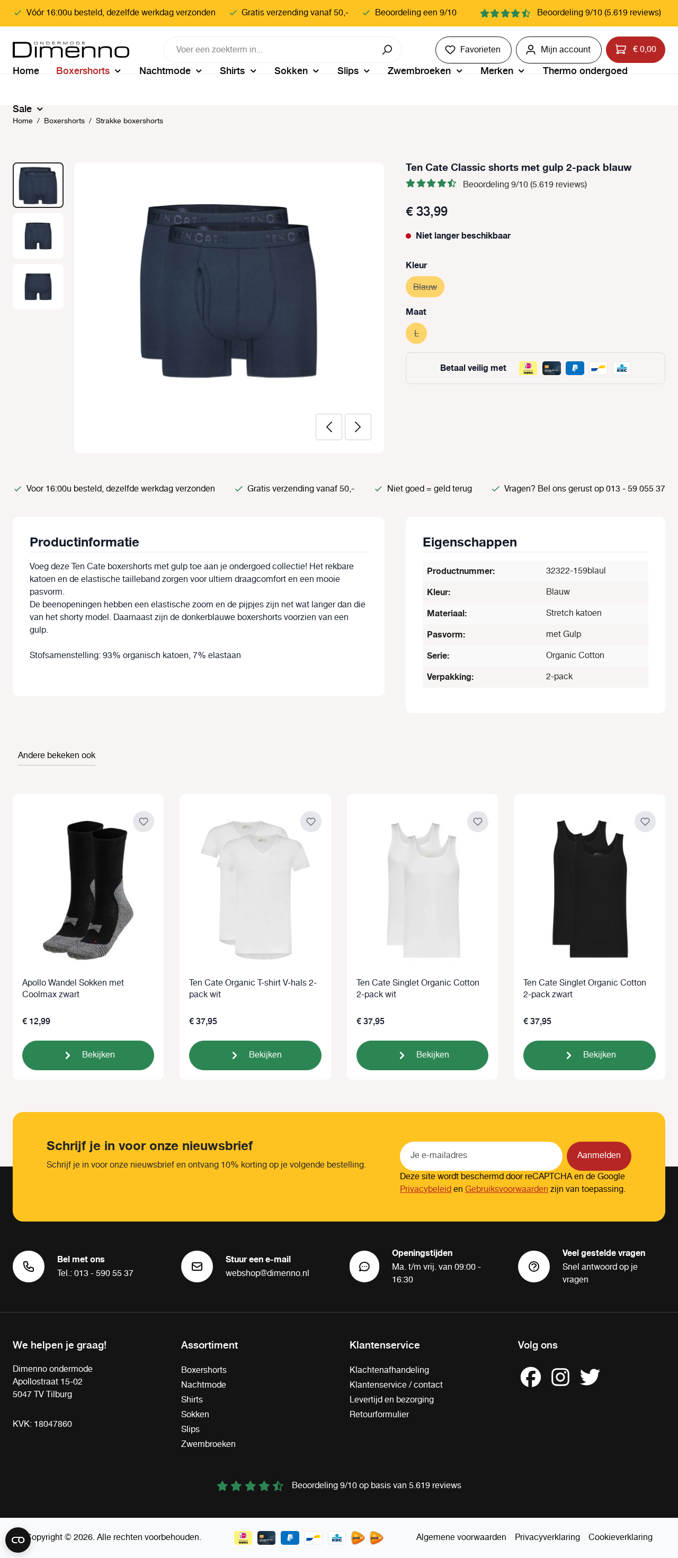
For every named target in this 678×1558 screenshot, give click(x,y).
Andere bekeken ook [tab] (56, 755)
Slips (190, 1429)
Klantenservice (385, 1344)
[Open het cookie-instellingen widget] (18, 1540)
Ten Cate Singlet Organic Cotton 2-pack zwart (584, 989)
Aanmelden (599, 1155)
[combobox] (269, 50)
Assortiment (209, 1344)
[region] (198, 307)
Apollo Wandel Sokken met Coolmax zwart (73, 989)
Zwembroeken (208, 1444)
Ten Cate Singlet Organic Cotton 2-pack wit (417, 989)
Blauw (428, 287)
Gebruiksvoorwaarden (506, 1189)
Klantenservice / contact (396, 1385)
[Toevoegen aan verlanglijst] (143, 821)
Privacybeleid (425, 1189)
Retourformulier (379, 1415)
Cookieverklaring (620, 1537)
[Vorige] (329, 427)
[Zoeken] (388, 50)
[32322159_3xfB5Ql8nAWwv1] (229, 288)
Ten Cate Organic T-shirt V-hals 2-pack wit (253, 989)
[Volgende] (358, 427)
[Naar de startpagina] (71, 50)
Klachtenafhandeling (389, 1370)
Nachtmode (203, 1385)
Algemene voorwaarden (461, 1537)
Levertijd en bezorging (392, 1400)
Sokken (195, 1415)
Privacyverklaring (547, 1537)
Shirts (192, 1400)
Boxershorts (204, 1370)
